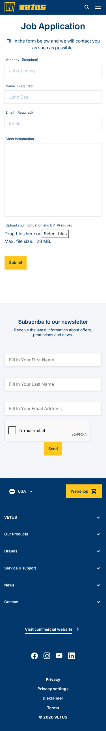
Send (53, 448)
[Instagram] (47, 655)
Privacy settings (53, 688)
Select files (55, 233)
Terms (53, 707)
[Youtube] (59, 655)
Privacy (53, 679)
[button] (87, 7)
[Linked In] (71, 655)
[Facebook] (34, 655)
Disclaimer (53, 698)
